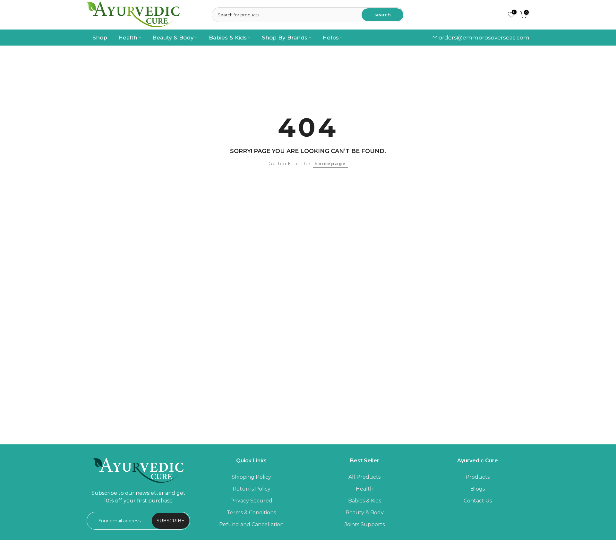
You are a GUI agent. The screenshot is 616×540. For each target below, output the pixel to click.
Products (478, 477)
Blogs (477, 489)
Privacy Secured (251, 501)
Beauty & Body (173, 37)
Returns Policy (251, 489)
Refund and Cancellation (251, 524)
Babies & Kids (228, 37)
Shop (99, 37)
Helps (330, 37)
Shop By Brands (284, 37)
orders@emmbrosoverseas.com (484, 37)
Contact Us (478, 501)
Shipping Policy (251, 477)
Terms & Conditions (251, 513)
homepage (330, 164)
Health (127, 37)
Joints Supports (365, 524)
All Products (364, 477)
